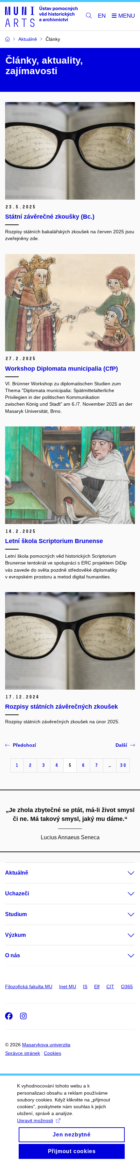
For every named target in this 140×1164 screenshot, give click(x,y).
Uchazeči (17, 893)
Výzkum (15, 935)
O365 (127, 986)
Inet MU (67, 986)
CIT (110, 986)
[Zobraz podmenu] (124, 873)
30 (123, 765)
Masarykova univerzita (46, 1044)
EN (102, 16)
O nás (12, 955)
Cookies (52, 1053)
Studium (16, 914)
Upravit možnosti (35, 1120)
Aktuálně (16, 873)
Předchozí (24, 745)
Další (121, 745)
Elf (97, 986)
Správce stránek (22, 1053)
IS (85, 986)
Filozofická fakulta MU (28, 986)
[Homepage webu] (41, 16)
